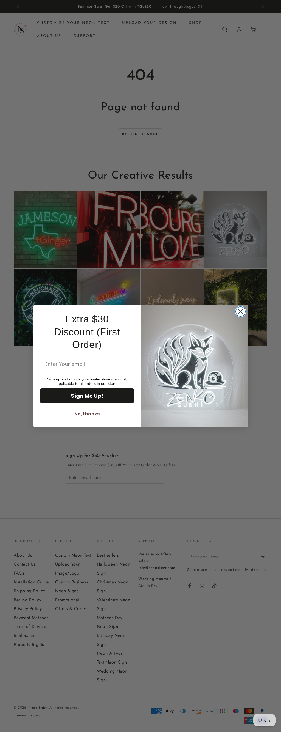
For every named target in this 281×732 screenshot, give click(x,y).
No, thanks (87, 414)
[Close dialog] (240, 311)
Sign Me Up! (87, 396)
